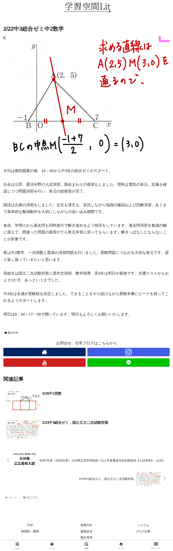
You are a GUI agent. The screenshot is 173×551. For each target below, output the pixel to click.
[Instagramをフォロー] (128, 352)
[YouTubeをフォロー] (44, 362)
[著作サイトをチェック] (44, 352)
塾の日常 (13, 332)
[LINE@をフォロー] (128, 362)
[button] (160, 532)
